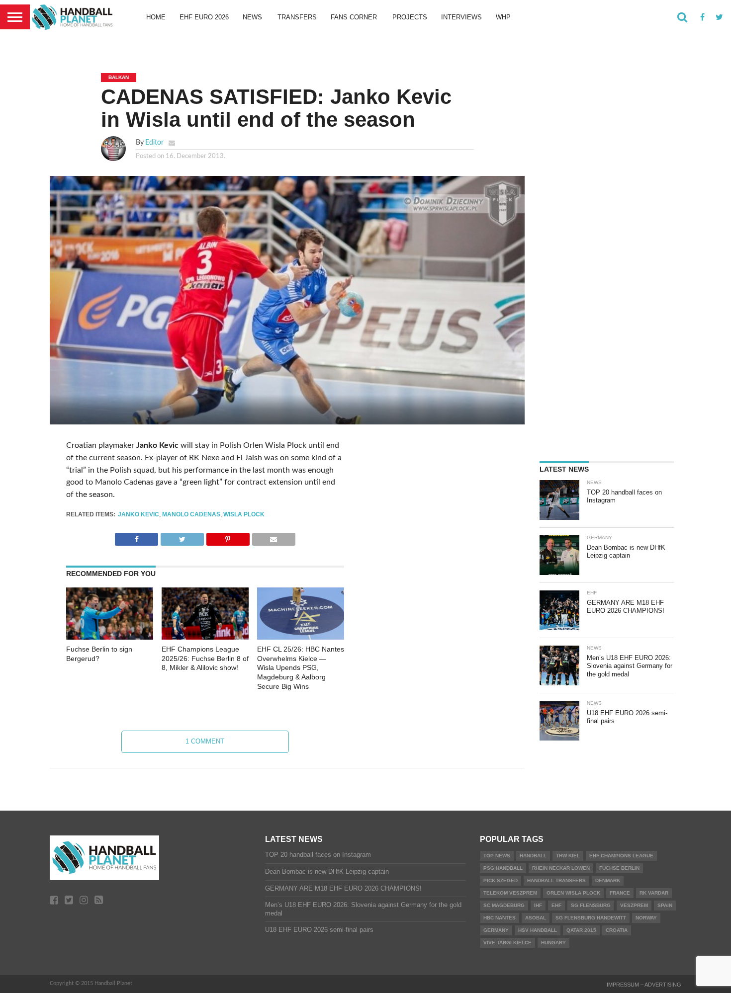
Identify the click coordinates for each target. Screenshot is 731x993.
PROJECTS (409, 17)
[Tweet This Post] (182, 537)
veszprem (634, 905)
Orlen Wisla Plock (573, 893)
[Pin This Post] (228, 537)
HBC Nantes (499, 917)
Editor (154, 142)
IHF (538, 905)
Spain (664, 905)
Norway (646, 917)
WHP (503, 17)
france (620, 893)
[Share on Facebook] (136, 537)
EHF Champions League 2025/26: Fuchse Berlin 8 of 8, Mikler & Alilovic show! (205, 658)
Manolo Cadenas (191, 514)
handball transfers (556, 880)
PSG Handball (503, 868)
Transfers (297, 17)
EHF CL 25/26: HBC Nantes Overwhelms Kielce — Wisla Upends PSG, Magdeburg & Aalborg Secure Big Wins (300, 667)
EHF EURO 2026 (204, 17)
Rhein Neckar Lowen (561, 868)
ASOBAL (535, 917)
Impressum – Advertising (644, 985)
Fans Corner (354, 17)
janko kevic (138, 514)
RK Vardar (654, 893)
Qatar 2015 (581, 930)
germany (496, 930)
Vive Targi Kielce (507, 942)
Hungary (553, 942)
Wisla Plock (244, 514)
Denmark (607, 880)
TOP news (496, 855)
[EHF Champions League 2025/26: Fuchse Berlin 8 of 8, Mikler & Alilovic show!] (205, 637)
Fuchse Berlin (619, 868)
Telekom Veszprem (510, 893)
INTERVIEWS (461, 17)
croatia (617, 930)
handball (533, 855)
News (252, 17)
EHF (556, 905)
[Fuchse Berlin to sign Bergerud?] (109, 637)
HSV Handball (537, 930)
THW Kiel (568, 855)
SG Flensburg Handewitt (590, 917)
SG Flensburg (591, 905)
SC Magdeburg (504, 905)
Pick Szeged (500, 880)
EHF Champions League (621, 855)
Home (156, 17)
